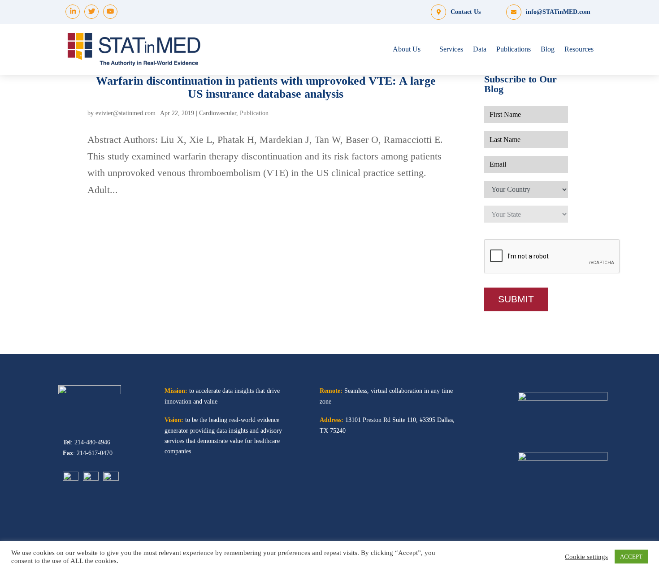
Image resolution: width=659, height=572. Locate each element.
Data (479, 49)
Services (451, 49)
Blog (548, 49)
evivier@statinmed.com (125, 113)
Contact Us (466, 12)
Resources (579, 49)
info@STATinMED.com (558, 12)
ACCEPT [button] (631, 556)
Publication (254, 113)
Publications (513, 49)
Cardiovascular (217, 113)
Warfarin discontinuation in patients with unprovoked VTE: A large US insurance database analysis (266, 87)
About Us (407, 49)
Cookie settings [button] (586, 556)
